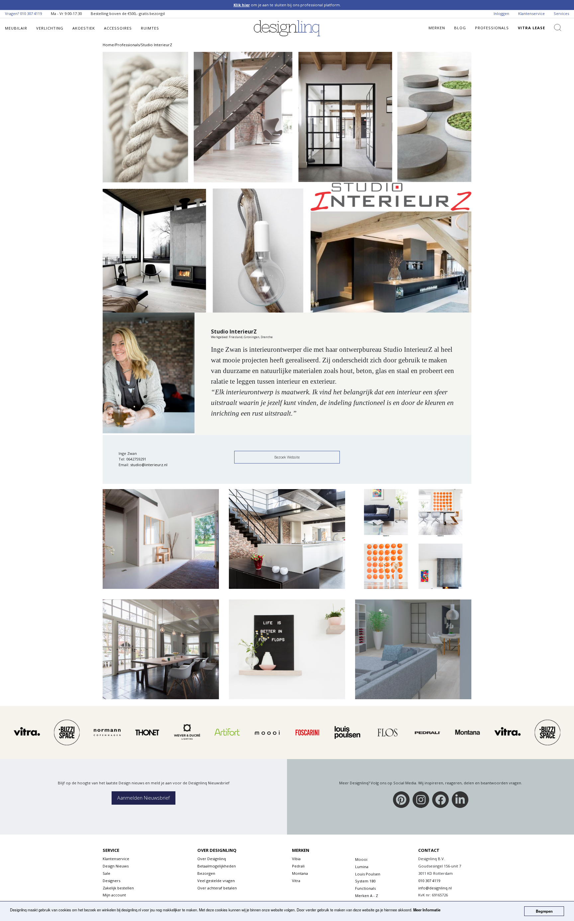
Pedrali (298, 865)
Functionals (365, 888)
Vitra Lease (531, 27)
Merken (437, 27)
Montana (300, 873)
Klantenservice (531, 13)
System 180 (365, 880)
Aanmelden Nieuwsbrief (143, 798)
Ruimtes (150, 28)
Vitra (296, 880)
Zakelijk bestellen (118, 887)
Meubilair (16, 28)
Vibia (296, 858)
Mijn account (114, 894)
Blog (460, 27)
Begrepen (544, 911)
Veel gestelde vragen (216, 880)
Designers (111, 880)
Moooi (361, 859)
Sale (106, 873)
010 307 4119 (31, 13)
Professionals (492, 27)
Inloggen (501, 13)
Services (561, 13)
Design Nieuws (116, 865)
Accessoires (118, 28)
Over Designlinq (211, 858)
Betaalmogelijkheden (216, 865)
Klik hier (242, 4)
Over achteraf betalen (217, 887)
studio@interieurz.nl (148, 464)
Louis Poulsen (367, 873)
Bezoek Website (287, 457)
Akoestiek (83, 28)
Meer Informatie (426, 909)
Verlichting (49, 28)
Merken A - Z (366, 895)
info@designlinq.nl (435, 887)
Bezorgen (206, 873)
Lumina (361, 866)
